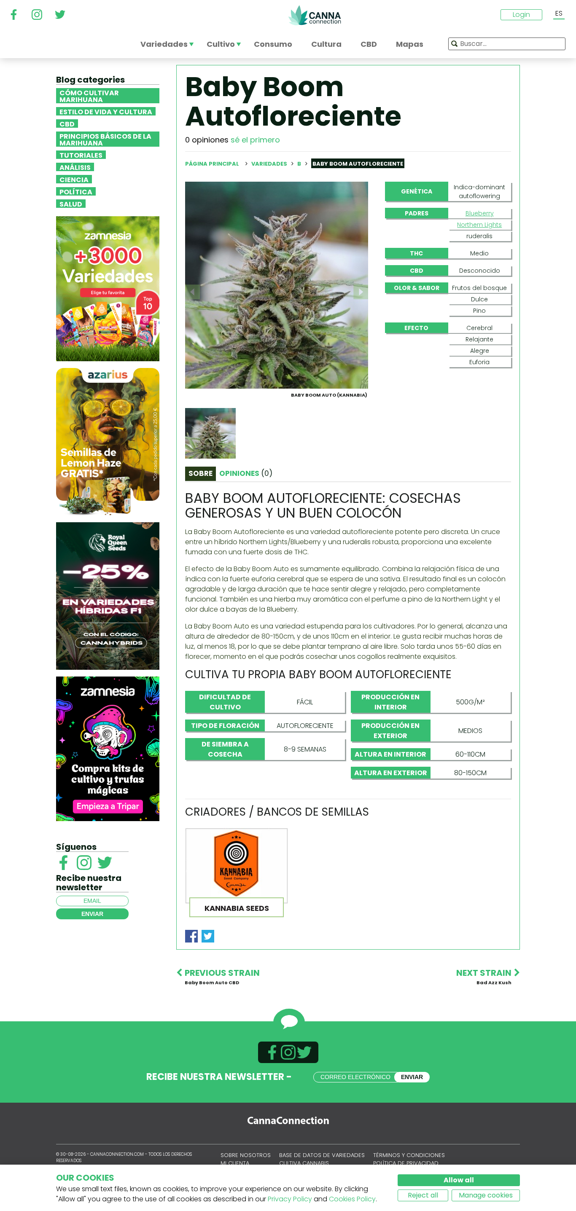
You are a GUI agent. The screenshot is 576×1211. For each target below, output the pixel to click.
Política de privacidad (406, 1163)
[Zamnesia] (107, 288)
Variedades (269, 164)
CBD (67, 123)
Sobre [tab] (200, 473)
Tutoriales (80, 154)
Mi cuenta (235, 1163)
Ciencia (74, 179)
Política (75, 191)
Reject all (423, 1195)
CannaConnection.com (314, 15)
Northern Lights (479, 224)
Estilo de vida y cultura (105, 111)
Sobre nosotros (246, 1155)
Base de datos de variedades (322, 1155)
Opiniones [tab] (245, 473)
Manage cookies (486, 1195)
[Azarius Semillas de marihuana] (107, 441)
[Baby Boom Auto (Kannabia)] (276, 285)
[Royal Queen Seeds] (107, 595)
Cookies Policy (352, 1199)
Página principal (212, 164)
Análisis (75, 167)
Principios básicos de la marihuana (105, 139)
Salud (70, 203)
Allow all (459, 1180)
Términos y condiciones (409, 1155)
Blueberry (480, 213)
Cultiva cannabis (304, 1163)
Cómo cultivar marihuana (89, 95)
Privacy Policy (290, 1199)
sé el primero (255, 139)
